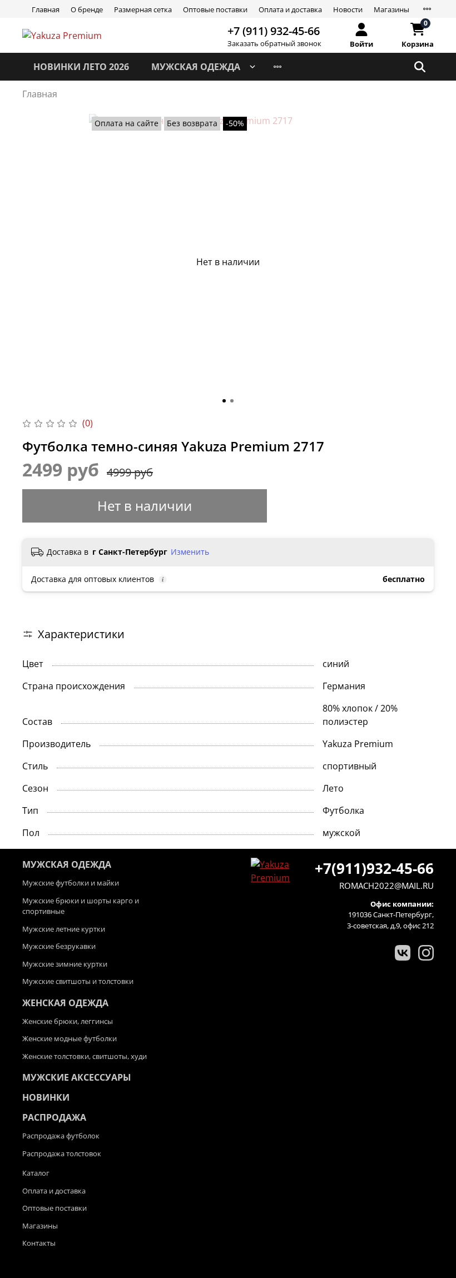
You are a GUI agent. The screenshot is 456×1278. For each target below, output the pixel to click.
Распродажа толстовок (61, 1153)
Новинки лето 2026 (81, 67)
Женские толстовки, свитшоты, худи (84, 1056)
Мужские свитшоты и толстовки (77, 981)
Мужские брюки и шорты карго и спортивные (80, 906)
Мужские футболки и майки (70, 883)
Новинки (46, 1097)
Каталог (35, 1173)
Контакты (39, 1243)
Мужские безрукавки (59, 946)
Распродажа (54, 1117)
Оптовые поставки (215, 9)
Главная (46, 9)
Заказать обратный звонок (274, 43)
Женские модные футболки (69, 1038)
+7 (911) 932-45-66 (273, 30)
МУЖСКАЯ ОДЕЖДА (195, 67)
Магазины (391, 9)
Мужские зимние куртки (64, 964)
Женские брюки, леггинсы (67, 1021)
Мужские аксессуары (76, 1077)
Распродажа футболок (61, 1136)
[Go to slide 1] (224, 400)
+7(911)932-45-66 (374, 868)
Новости (348, 9)
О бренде (87, 9)
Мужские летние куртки (63, 929)
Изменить (190, 552)
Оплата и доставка (290, 9)
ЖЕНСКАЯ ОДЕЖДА (65, 1003)
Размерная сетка (143, 9)
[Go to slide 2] (232, 400)
